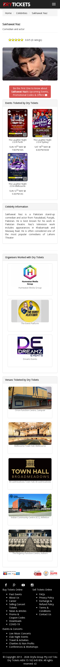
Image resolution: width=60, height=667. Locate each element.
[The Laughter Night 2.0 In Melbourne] (18, 166)
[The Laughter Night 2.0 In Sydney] (42, 122)
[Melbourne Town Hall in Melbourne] (30, 433)
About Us (14, 597)
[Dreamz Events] (30, 347)
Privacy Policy (46, 597)
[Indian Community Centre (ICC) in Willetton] (30, 505)
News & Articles (17, 610)
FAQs (42, 594)
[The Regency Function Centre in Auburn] (30, 541)
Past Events (15, 594)
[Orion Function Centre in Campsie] (30, 398)
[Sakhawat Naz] (30, 64)
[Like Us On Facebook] (5, 585)
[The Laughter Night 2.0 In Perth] (18, 122)
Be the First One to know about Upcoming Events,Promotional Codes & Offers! (30, 91)
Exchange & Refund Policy (46, 602)
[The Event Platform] (30, 311)
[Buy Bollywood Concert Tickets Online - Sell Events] (16, 4)
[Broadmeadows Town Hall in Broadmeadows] (30, 469)
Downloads (15, 620)
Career (12, 600)
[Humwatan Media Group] (30, 275)
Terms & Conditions (45, 609)
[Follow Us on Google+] (14, 585)
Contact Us (45, 614)
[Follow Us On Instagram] (32, 585)
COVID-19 (14, 624)
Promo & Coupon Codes (17, 616)
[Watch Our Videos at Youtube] (23, 585)
